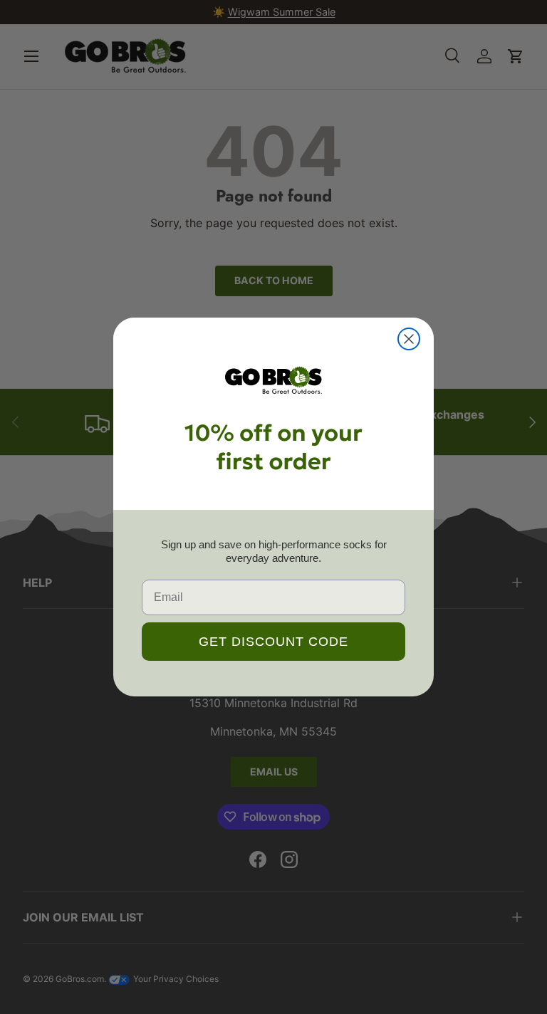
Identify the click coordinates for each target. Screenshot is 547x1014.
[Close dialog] (409, 339)
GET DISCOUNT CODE (273, 641)
